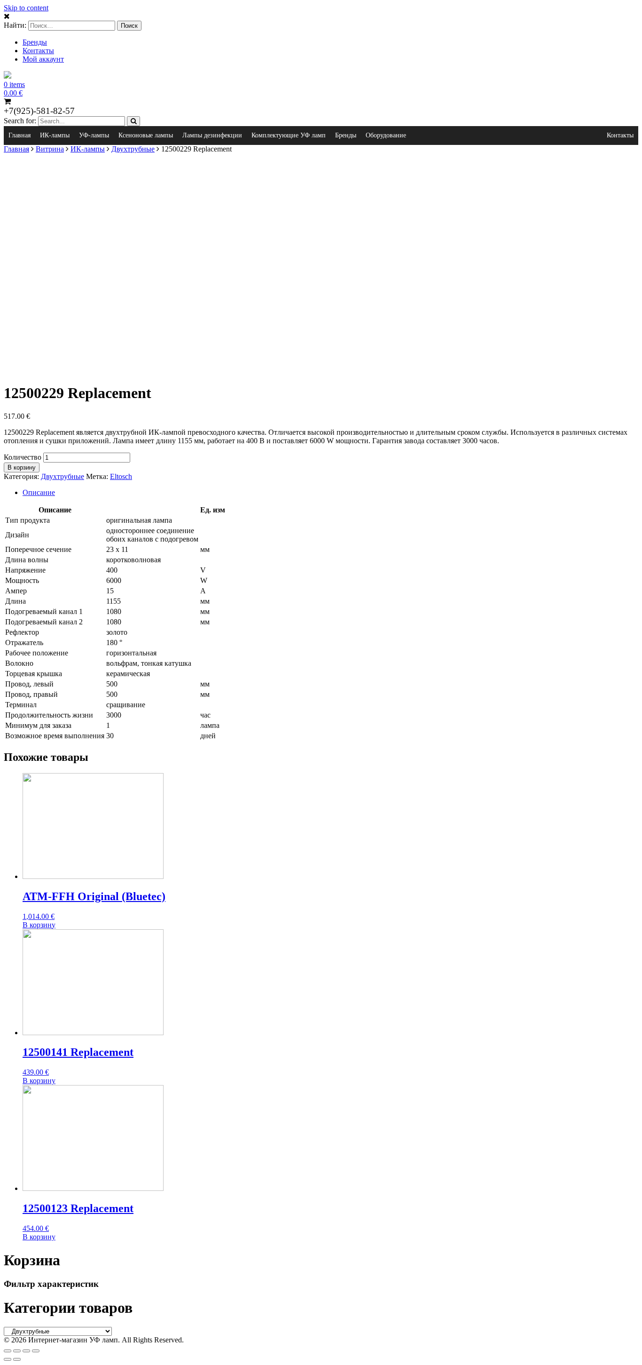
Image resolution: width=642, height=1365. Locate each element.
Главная (19, 135)
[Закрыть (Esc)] (7, 1350)
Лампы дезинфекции (212, 135)
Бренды (35, 42)
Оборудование (386, 135)
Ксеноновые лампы (145, 135)
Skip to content (26, 8)
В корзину (22, 467)
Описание (39, 492)
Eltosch (121, 476)
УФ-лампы (94, 135)
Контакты (38, 51)
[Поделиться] (17, 1350)
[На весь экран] (26, 1350)
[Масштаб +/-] (35, 1350)
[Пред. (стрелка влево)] (7, 1359)
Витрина (50, 149)
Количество (22, 457)
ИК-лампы (55, 135)
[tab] (330, 492)
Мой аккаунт (43, 59)
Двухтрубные (133, 149)
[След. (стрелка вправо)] (17, 1359)
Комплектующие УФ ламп (288, 135)
